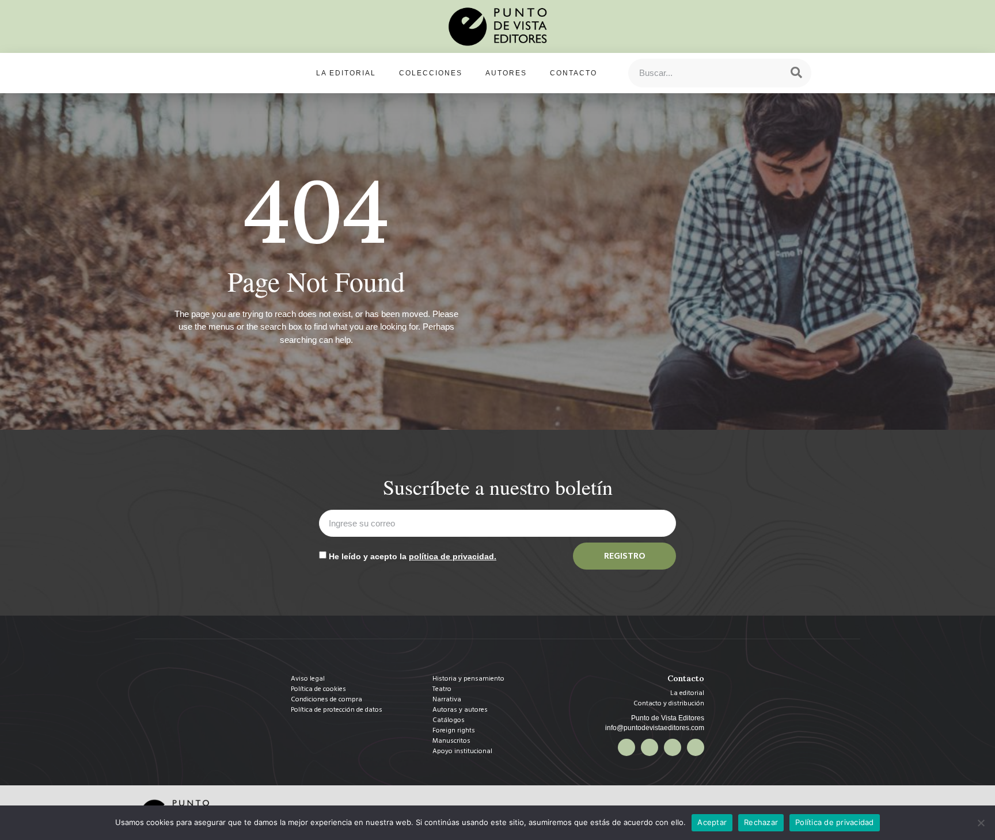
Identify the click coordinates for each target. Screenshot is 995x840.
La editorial (346, 73)
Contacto (573, 73)
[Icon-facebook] (626, 747)
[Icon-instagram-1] (672, 747)
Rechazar (761, 822)
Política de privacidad (834, 822)
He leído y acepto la (412, 556)
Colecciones (430, 73)
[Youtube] (695, 747)
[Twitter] (649, 747)
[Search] (796, 73)
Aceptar (712, 822)
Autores (506, 73)
